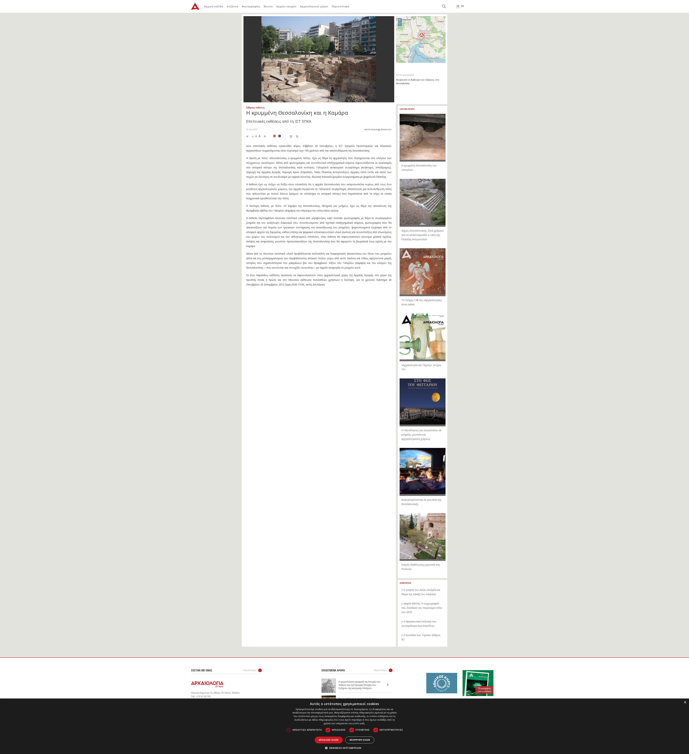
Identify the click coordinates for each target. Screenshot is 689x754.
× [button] (685, 702)
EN (462, 6)
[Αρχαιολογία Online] (195, 6)
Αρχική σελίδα (213, 6)
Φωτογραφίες (251, 6)
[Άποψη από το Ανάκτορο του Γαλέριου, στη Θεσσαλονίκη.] (318, 59)
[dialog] (344, 726)
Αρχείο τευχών (286, 6)
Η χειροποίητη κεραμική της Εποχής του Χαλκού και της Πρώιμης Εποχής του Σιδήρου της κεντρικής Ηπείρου (360, 685)
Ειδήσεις (250, 107)
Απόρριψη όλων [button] (360, 739)
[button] (344, 748)
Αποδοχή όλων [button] (329, 739)
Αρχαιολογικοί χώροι (314, 6)
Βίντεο (268, 6)
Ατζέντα (232, 6)
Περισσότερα (340, 6)
